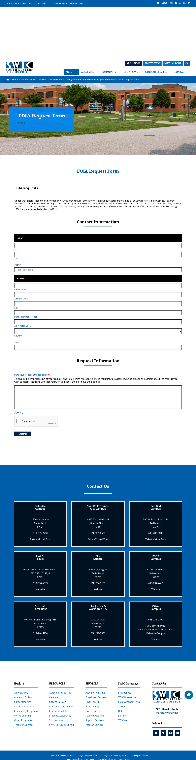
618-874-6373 (40, 583)
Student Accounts (95, 715)
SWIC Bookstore (127, 697)
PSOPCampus (156, 557)
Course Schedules (58, 711)
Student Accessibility (60, 715)
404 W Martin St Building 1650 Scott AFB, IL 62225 (40, 623)
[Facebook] (156, 733)
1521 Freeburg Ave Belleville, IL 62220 (98, 573)
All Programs (21, 692)
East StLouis (40, 557)
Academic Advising (95, 692)
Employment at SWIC (129, 701)
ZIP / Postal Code (22, 325)
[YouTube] (177, 733)
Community (109, 72)
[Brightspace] (176, 3)
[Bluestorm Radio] (180, 3)
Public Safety (92, 706)
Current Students (59, 3)
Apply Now (133, 63)
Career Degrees (22, 701)
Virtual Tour (173, 63)
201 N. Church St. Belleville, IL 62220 (156, 573)
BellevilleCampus (40, 507)
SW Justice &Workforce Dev (98, 608)
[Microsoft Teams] (158, 3)
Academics (87, 72)
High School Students (39, 3)
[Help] (184, 3)
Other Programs (23, 720)
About (70, 72)
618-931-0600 (98, 533)
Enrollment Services (96, 697)
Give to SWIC (152, 63)
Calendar (54, 697)
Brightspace (124, 692)
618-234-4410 (155, 583)
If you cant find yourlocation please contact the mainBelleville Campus (155, 629)
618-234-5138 (98, 583)
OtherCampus (156, 608)
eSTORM (123, 706)
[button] (187, 63)
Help (120, 711)
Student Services (156, 72)
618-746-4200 (40, 633)
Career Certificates (24, 706)
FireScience (98, 557)
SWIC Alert (123, 720)
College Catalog (57, 701)
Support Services (95, 720)
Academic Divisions (24, 697)
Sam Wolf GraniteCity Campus (98, 507)
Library (122, 715)
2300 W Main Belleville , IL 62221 (98, 623)
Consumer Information (61, 706)
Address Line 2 (21, 298)
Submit (23, 433)
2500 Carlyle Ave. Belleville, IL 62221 (40, 523)
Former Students (78, 3)
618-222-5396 (98, 633)
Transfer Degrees (24, 724)
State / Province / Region (25, 316)
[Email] (171, 3)
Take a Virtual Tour (40, 539)
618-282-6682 (155, 533)
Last (16, 258)
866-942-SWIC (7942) (167, 713)
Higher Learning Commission (136, 755)
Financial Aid (92, 701)
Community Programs (26, 711)
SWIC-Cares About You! (61, 724)
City (16, 307)
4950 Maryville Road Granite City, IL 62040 (98, 523)
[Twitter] (163, 733)
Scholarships (56, 720)
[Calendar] (189, 3)
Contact (180, 72)
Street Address (21, 289)
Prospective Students (16, 3)
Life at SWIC (131, 72)
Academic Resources (60, 692)
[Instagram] (170, 733)
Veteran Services (94, 724)
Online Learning (23, 715)
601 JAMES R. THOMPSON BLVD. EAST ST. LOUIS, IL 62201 (40, 573)
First (16, 249)
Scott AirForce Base (40, 608)
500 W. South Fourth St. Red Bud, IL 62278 (155, 523)
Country (18, 335)
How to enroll (93, 711)
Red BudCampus (156, 507)
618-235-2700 (40, 533)
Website (40, 589)
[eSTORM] (165, 3)
